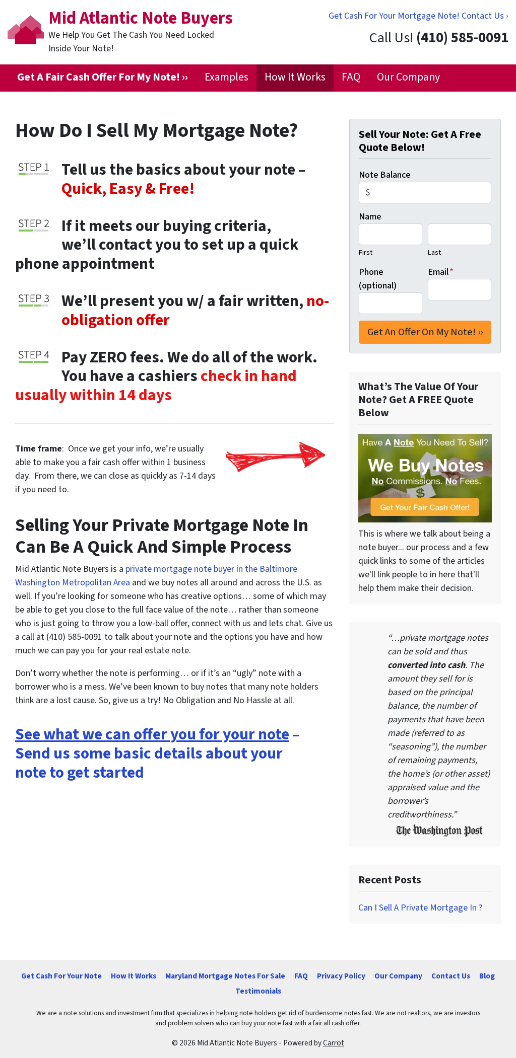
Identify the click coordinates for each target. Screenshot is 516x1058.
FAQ (351, 77)
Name (370, 216)
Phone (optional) (378, 279)
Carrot (333, 1042)
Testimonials (258, 991)
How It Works (295, 77)
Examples (226, 77)
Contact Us (450, 975)
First (365, 252)
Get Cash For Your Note (61, 975)
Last (434, 252)
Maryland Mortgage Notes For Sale (225, 975)
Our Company (408, 77)
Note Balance (384, 175)
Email (441, 272)
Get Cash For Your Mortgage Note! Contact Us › (418, 16)
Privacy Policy (341, 975)
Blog (487, 975)
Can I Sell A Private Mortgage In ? (420, 907)
